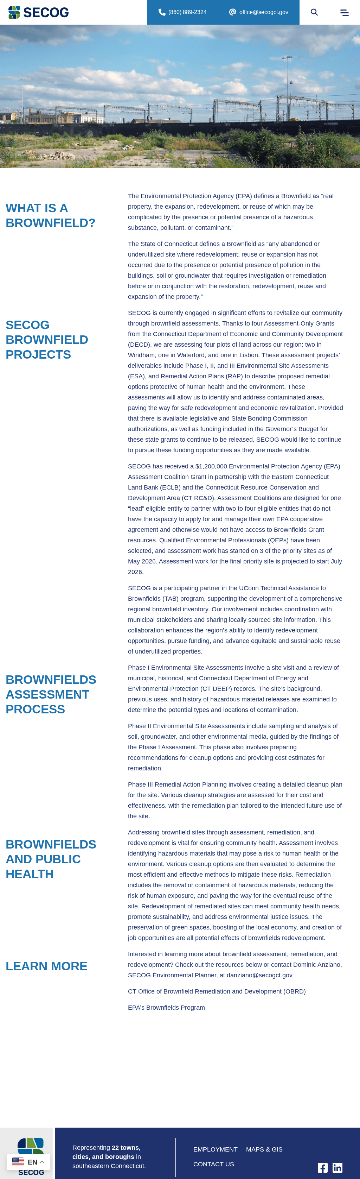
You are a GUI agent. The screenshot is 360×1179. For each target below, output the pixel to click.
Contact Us (213, 1164)
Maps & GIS (264, 1149)
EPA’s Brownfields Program (166, 1007)
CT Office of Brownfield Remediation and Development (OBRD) (217, 991)
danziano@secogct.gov (259, 975)
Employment (215, 1149)
